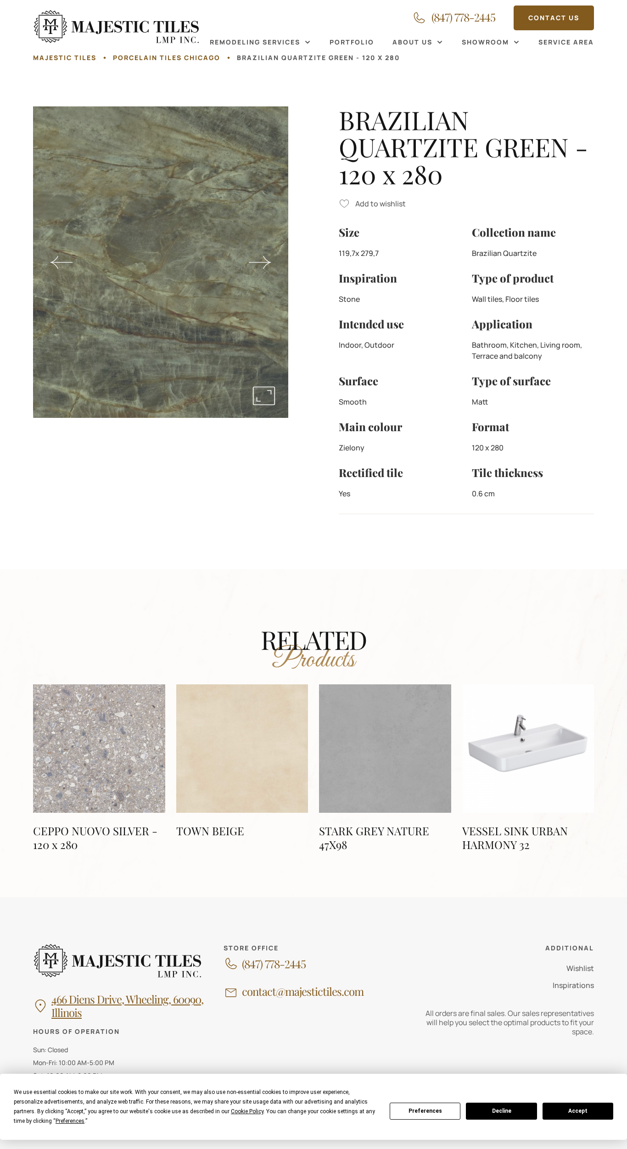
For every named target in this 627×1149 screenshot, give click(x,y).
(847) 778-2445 (274, 964)
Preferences (425, 1111)
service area (566, 42)
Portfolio (352, 42)
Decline (501, 1111)
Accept (578, 1111)
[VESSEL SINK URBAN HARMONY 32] (528, 767)
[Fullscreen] (264, 396)
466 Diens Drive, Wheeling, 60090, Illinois (127, 1006)
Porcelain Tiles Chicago (166, 57)
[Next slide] (260, 262)
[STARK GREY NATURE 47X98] (385, 767)
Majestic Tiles (64, 57)
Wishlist (580, 968)
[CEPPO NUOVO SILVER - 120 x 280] (99, 767)
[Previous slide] (61, 262)
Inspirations (573, 985)
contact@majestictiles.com (303, 991)
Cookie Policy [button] (247, 1111)
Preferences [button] (70, 1121)
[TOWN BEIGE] (242, 767)
